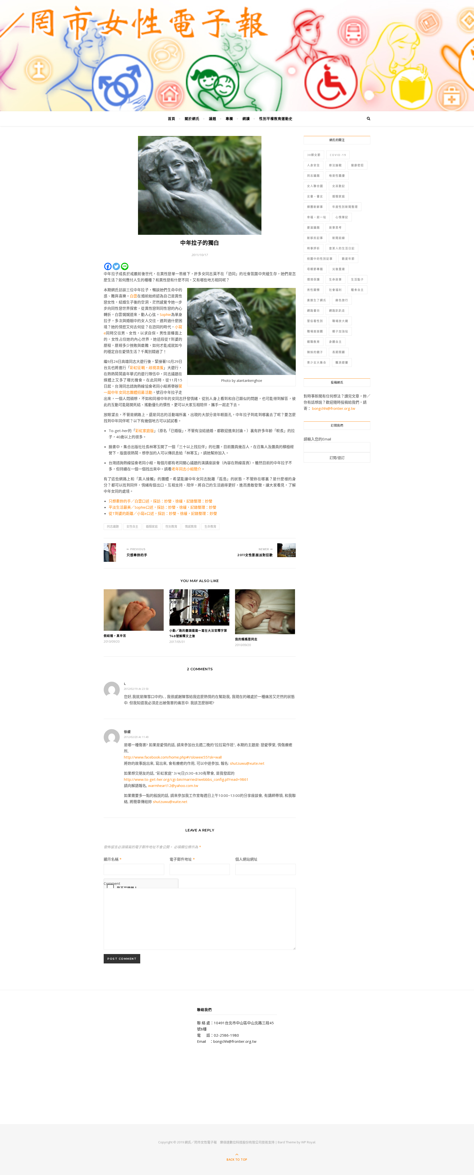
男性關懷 (313, 290)
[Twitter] (116, 266)
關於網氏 (192, 118)
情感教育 (191, 526)
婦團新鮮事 (315, 207)
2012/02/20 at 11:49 (136, 737)
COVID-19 (338, 155)
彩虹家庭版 (144, 430)
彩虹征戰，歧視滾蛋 (146, 367)
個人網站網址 (246, 859)
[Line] (124, 266)
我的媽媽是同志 (246, 639)
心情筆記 (342, 217)
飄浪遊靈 (342, 362)
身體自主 (335, 342)
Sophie (165, 314)
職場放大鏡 (340, 321)
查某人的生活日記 (342, 248)
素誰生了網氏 (316, 300)
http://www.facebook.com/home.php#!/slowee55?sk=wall (173, 757)
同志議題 (113, 526)
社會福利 (335, 290)
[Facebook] (108, 266)
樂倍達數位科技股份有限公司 (241, 1142)
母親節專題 (315, 269)
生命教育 (210, 526)
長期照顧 (338, 352)
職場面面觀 (315, 331)
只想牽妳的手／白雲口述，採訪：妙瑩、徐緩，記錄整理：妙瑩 (160, 501)
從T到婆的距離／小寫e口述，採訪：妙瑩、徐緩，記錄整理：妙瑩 (163, 513)
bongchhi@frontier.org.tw (333, 408)
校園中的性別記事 (320, 259)
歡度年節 (348, 259)
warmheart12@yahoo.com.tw (173, 785)
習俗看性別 (315, 321)
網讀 (246, 118)
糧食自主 (357, 290)
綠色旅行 (342, 300)
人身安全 (313, 165)
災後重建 (338, 269)
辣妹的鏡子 (315, 352)
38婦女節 (314, 155)
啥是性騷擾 (337, 175)
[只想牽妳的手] (113, 552)
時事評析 (313, 248)
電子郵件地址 (182, 859)
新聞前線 (338, 238)
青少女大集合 (316, 362)
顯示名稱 (112, 859)
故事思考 (335, 227)
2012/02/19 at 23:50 (136, 689)
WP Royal (308, 1142)
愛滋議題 (313, 227)
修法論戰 (335, 165)
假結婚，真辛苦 (115, 636)
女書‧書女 (315, 196)
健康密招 (357, 165)
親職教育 (313, 342)
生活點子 (357, 279)
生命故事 (335, 279)
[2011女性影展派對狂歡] (286, 550)
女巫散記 (338, 186)
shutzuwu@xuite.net (247, 763)
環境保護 (313, 279)
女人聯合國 (315, 186)
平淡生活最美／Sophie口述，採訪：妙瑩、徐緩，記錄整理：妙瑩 (162, 507)
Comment (112, 883)
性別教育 (171, 526)
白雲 (133, 295)
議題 (212, 118)
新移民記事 (315, 238)
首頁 (171, 118)
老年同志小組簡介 (186, 468)
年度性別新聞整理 (345, 207)
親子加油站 (340, 331)
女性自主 (132, 526)
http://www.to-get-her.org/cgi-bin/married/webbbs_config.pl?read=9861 (186, 779)
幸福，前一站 (316, 217)
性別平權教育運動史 (276, 118)
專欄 (229, 118)
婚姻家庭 (152, 526)
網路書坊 (313, 310)
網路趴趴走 (337, 310)
